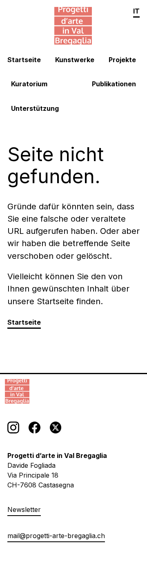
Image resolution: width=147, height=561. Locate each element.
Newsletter (24, 510)
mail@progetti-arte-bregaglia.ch (56, 536)
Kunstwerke (74, 60)
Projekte (122, 60)
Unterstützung (35, 108)
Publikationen (114, 84)
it (136, 11)
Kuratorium (29, 84)
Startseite (24, 60)
